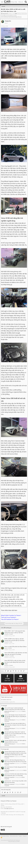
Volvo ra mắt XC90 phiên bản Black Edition (15, 646)
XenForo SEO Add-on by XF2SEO (14, 841)
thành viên (7, 679)
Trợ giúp (20, 836)
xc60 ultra (19, 17)
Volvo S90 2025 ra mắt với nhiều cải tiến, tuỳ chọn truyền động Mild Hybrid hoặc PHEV (14, 662)
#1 (26, 26)
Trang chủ (25, 836)
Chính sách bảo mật (14, 836)
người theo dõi (21, 679)
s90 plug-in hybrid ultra (21, 13)
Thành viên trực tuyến (6, 697)
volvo (2, 15)
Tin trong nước (5, 749)
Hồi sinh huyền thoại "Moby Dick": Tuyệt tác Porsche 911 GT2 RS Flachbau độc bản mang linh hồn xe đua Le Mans (15, 733)
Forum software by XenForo (10, 840)
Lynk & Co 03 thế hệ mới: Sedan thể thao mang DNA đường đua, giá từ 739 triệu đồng (16, 774)
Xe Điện (10, 642)
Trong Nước (11, 656)
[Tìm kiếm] (26, 2)
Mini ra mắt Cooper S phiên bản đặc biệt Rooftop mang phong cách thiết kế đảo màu (15, 708)
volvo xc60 (14, 15)
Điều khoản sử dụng (5, 836)
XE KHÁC (11, 634)
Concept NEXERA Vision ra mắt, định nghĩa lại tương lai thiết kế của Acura (15, 741)
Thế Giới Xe (7, 712)
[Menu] (2, 2)
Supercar (6, 648)
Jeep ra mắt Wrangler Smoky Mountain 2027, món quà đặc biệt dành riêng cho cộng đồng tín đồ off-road (15, 716)
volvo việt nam (7, 15)
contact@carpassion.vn (9, 808)
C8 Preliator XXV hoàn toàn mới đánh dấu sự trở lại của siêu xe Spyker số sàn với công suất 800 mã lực (15, 725)
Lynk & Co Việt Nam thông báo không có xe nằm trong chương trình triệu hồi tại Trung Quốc (15, 760)
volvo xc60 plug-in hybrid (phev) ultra (8, 17)
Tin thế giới (4, 705)
